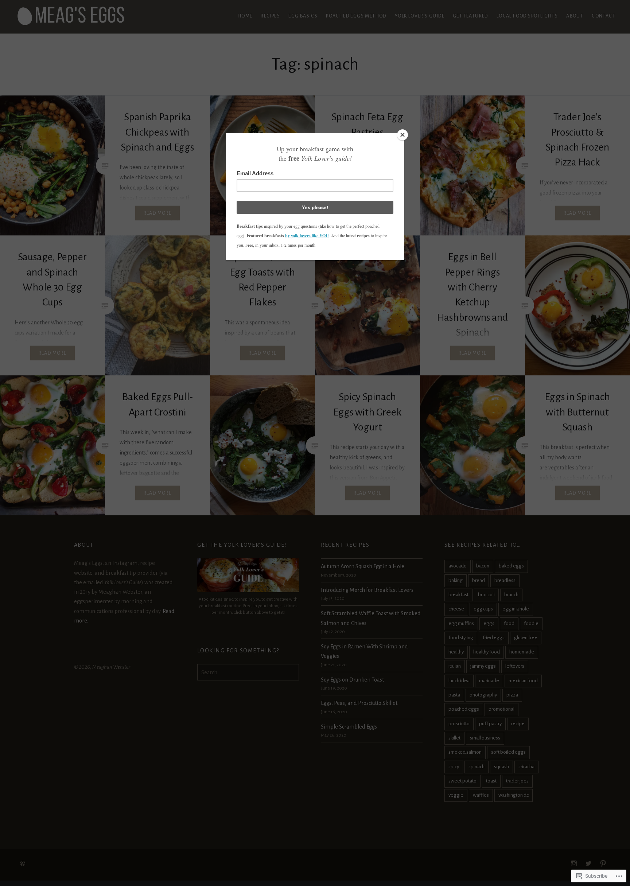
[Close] (402, 134)
